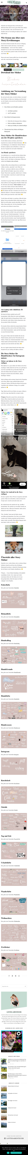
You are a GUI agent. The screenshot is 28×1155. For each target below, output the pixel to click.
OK (8, 1152)
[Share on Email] (19, 976)
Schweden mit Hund (12, 1093)
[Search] (26, 2)
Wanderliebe (17, 894)
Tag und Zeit (17, 839)
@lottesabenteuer (5, 47)
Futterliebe (16, 588)
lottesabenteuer (15, 1138)
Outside (16, 810)
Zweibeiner (16, 950)
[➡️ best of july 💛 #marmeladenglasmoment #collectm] (12, 65)
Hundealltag (17, 643)
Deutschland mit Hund (13, 1086)
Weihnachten (17, 921)
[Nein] (26, 1150)
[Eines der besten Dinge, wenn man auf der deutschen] (3, 65)
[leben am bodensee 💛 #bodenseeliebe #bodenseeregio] (20, 65)
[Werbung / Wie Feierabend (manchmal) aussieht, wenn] (7, 65)
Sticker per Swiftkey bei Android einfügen (17, 125)
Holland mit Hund (12, 1107)
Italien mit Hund (11, 1122)
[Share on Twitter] (12, 976)
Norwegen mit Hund (12, 1100)
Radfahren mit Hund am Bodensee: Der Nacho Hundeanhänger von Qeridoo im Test (17, 1061)
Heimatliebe (17, 617)
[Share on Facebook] (9, 976)
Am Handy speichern (12, 111)
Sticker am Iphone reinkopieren (15, 123)
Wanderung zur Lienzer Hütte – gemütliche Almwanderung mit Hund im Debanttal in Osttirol (17, 1075)
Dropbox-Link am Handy (12, 161)
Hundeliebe (16, 699)
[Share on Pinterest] (16, 976)
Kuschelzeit (16, 783)
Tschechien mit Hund (13, 1115)
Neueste (3, 581)
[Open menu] (2, 2)
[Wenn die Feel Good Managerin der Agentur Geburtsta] (16, 65)
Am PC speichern (12, 113)
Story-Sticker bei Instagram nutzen (12, 117)
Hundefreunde (17, 672)
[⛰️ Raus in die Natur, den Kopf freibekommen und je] (25, 65)
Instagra (16, 754)
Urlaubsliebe (17, 865)
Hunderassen (17, 728)
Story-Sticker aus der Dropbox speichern (13, 107)
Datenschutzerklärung (16, 1152)
